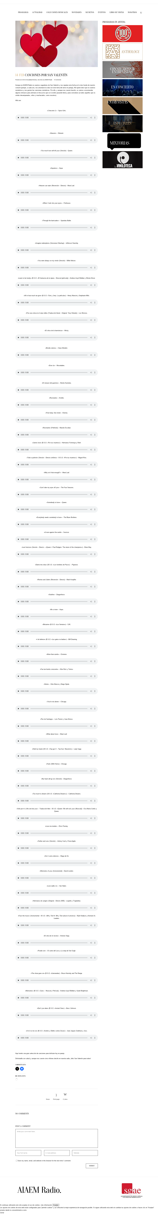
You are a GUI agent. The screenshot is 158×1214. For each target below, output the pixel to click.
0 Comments (57, 79)
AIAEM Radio (48, 79)
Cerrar (2, 1213)
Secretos (40, 79)
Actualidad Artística (31, 79)
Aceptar (55, 1205)
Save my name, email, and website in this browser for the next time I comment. (44, 1161)
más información (46, 1205)
